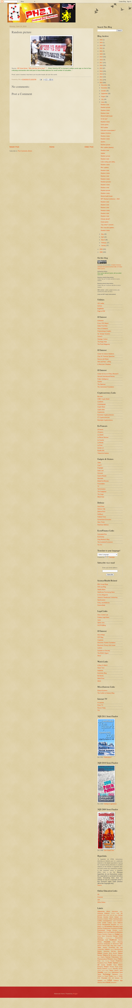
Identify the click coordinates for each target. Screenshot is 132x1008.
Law (121, 947)
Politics (120, 959)
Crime (99, 922)
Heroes (120, 940)
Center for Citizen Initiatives (105, 354)
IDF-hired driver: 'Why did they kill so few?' (31, 68)
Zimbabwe (113, 982)
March (103, 240)
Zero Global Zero (109, 850)
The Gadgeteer (101, 491)
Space (111, 970)
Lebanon (107, 949)
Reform (120, 965)
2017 (101, 62)
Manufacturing (118, 949)
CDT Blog (100, 637)
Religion (106, 966)
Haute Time (100, 668)
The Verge (100, 494)
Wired (99, 656)
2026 (101, 40)
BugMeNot (100, 308)
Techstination (101, 489)
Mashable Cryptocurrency (105, 420)
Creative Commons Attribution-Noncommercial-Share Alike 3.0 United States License (109, 266)
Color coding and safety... (108, 162)
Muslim (115, 953)
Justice (105, 947)
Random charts (105, 110)
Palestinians (115, 957)
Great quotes (104, 124)
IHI (98, 894)
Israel (119, 945)
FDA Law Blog (101, 587)
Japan (99, 947)
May (102, 234)
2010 (101, 82)
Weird (104, 982)
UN (122, 978)
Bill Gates (115, 915)
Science (104, 968)
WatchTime (100, 678)
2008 (101, 252)
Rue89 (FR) (100, 450)
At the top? (104, 119)
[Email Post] (40, 79)
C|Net (99, 462)
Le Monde (100, 442)
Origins (103, 957)
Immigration (107, 943)
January (103, 245)
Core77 (99, 465)
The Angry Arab (102, 341)
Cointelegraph (101, 404)
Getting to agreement (110, 804)
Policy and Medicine (103, 602)
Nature (120, 953)
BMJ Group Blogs (102, 584)
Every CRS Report (102, 323)
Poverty (107, 961)
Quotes (109, 965)
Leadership (100, 949)
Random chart (105, 104)
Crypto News (101, 407)
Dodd (121, 924)
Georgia (115, 936)
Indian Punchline (102, 326)
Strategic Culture (102, 339)
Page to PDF (101, 311)
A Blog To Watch (102, 665)
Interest (99, 945)
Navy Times (101, 522)
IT (122, 945)
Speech (116, 970)
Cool (114, 920)
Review (112, 966)
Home (51, 147)
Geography (109, 936)
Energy (120, 928)
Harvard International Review (106, 376)
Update (103, 153)
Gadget (117, 934)
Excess (115, 930)
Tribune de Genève (103, 453)
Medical (120, 951)
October (103, 91)
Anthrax (113, 913)
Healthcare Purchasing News (106, 592)
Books (111, 917)
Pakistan (108, 957)
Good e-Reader (101, 476)
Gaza (103, 936)
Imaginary (100, 943)
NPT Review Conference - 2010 (110, 199)
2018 (101, 60)
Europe (109, 930)
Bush (121, 917)
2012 (101, 77)
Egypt (121, 926)
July (102, 99)
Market (99, 951)
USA (109, 980)
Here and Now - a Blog (104, 361)
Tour (103, 976)
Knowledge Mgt (114, 947)
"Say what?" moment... (108, 224)
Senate (120, 968)
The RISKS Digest (102, 653)
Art (122, 913)
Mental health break (107, 116)
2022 (101, 48)
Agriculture (115, 911)
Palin (121, 957)
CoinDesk (100, 401)
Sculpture (110, 968)
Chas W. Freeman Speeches (106, 356)
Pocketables (101, 484)
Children (105, 919)
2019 (101, 57)
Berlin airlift (109, 915)
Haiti (106, 940)
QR (98, 965)
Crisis (104, 922)
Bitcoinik (100, 396)
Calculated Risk (102, 534)
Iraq (112, 945)
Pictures (110, 959)
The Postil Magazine (103, 344)
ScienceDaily (101, 605)
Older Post (89, 147)
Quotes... (103, 142)
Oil (109, 955)
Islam (115, 945)
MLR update (104, 127)
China (110, 919)
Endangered (114, 928)
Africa (108, 911)
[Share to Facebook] (50, 80)
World (108, 982)
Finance (100, 932)
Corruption (120, 920)
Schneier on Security (103, 650)
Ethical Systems (102, 690)
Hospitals (107, 942)
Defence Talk (101, 509)
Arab (118, 913)
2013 (101, 74)
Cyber (114, 922)
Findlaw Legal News (103, 617)
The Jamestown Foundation (105, 387)
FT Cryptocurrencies (103, 417)
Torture (99, 976)
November (104, 88)
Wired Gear (100, 497)
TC (98, 486)
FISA (104, 932)
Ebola (102, 926)
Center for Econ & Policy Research (107, 374)
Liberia (112, 949)
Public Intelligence (102, 379)
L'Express (100, 432)
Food (107, 932)
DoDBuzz (100, 514)
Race (115, 964)
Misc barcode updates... (108, 227)
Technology (106, 974)
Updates (99, 980)
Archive (99, 306)
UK (113, 978)
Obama (105, 955)
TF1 (98, 710)
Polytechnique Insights (104, 331)
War (121, 980)
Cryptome (100, 640)
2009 (101, 249)
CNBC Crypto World (103, 399)
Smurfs (99, 970)
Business (100, 919)
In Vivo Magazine (102, 595)
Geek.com (100, 470)
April (102, 237)
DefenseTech (101, 511)
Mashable (100, 478)
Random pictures (106, 182)
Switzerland (115, 972)
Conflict (99, 921)
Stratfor (99, 381)
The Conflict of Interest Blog (105, 693)
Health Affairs (101, 589)
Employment (106, 928)
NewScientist (101, 600)
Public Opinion (113, 963)
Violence (116, 980)
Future (110, 934)
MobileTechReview (103, 481)
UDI (109, 978)
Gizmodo (100, 473)
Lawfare (99, 648)
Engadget (100, 468)
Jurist (99, 620)
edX (98, 900)
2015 (101, 68)
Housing (120, 942)
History (99, 942)
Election (99, 928)
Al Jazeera (100, 702)
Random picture (105, 107)
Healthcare (113, 940)
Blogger (75, 993)
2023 (101, 45)
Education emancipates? (108, 130)
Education (116, 926)
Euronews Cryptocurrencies (105, 415)
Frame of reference (116, 932)
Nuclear (99, 955)
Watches (99, 982)
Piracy (115, 959)
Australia (99, 915)
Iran (108, 945)
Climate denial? (105, 219)
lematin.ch (100, 448)
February (104, 242)
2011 (101, 80)
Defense (120, 922)
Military (99, 953)
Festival (121, 930)
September (104, 93)
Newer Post (14, 147)
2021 (101, 51)
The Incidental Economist (105, 542)
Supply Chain (107, 972)
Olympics (120, 955)
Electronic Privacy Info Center (106, 645)
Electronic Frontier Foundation (106, 642)
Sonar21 (99, 336)
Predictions (119, 961)
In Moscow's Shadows (104, 364)
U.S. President (102, 978)
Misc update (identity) (107, 147)
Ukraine (117, 978)
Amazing (100, 913)
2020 (101, 54)
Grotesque (100, 940)
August (103, 96)
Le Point (99, 445)
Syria (121, 972)
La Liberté (100, 435)
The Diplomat (101, 384)
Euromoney (100, 537)
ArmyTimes (100, 506)
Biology (120, 915)
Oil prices (114, 955)
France (99, 934)
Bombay (106, 917)
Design (99, 924)
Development (106, 924)
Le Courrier (100, 440)
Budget (117, 917)
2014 (101, 71)
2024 (101, 42)
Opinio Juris (101, 622)
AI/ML (121, 911)
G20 (113, 934)
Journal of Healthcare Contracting (107, 597)
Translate (112, 557)
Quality (103, 964)
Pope (98, 961)
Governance (109, 938)
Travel (106, 976)
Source (99, 885)
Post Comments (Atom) (25, 151)
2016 (101, 65)
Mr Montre (100, 676)
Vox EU (99, 545)
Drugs (99, 926)
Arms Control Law (102, 615)
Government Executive (104, 519)
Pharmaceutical (102, 959)
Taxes (99, 974)
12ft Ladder (100, 303)
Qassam (121, 963)
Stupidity (100, 972)
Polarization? (108, 757)
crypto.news (101, 409)
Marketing (106, 951)
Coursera (100, 897)
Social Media (105, 970)
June (102, 102)
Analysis (107, 913)
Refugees (100, 966)
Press (105, 963)
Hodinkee (100, 670)
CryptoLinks (101, 412)
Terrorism (115, 974)
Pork (103, 961)
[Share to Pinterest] (52, 80)
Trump (114, 976)
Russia (99, 968)
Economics (108, 926)
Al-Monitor (100, 320)
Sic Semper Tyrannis (103, 334)
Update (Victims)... (106, 133)
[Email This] (44, 80)
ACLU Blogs (101, 635)
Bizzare (99, 917)
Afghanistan (101, 911)
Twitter (121, 976)
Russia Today (101, 708)
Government (119, 938)
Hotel (114, 942)
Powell (112, 961)
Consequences (107, 921)
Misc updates (105, 167)
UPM (105, 980)
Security (115, 968)
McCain (113, 951)
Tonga (121, 974)
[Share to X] (48, 80)
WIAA (99, 681)
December (104, 85)
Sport (121, 970)
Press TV (100, 705)
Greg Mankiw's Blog (103, 539)
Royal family (119, 966)
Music (110, 953)
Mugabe (105, 953)
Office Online (101, 902)
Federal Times (101, 517)
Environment (101, 930)
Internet (104, 945)
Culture (109, 922)
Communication (118, 919)
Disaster (113, 924)
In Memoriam (115, 943)
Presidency (100, 963)
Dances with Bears (103, 359)
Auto (104, 915)
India (121, 943)
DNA (118, 924)
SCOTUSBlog (101, 625)
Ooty (98, 957)
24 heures (100, 429)
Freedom (104, 934)
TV (117, 976)
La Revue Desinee (102, 437)
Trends (111, 976)
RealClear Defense (103, 525)
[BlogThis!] (46, 80)
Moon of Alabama (102, 328)
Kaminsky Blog (102, 673)
